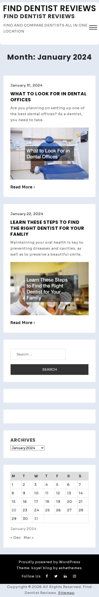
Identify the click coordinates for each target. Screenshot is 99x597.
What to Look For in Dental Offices (48, 96)
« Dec (15, 537)
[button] (93, 28)
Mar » (29, 537)
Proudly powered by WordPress (49, 562)
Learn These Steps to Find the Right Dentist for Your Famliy (47, 228)
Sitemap (66, 593)
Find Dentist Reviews (39, 16)
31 (36, 518)
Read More (21, 187)
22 (14, 510)
